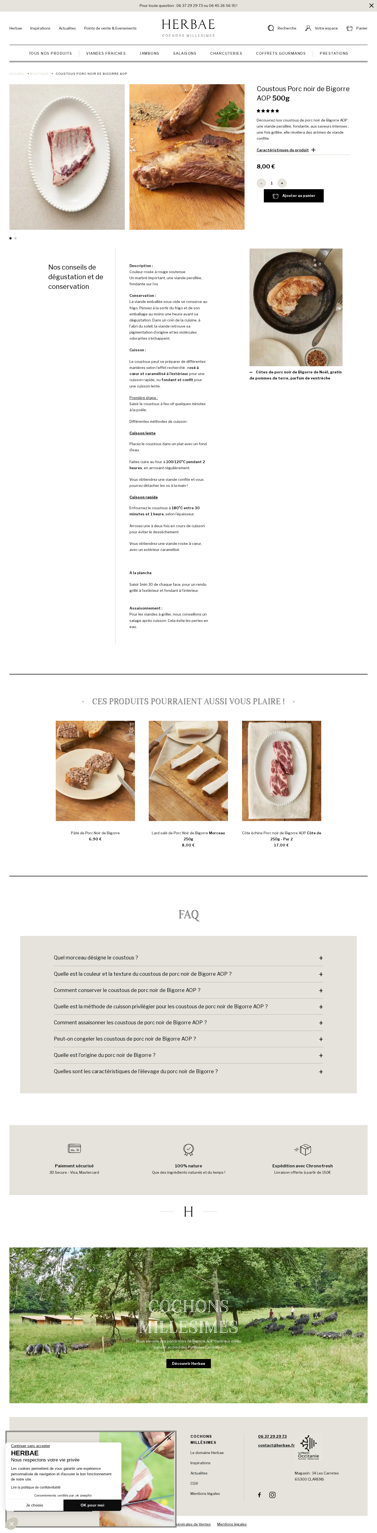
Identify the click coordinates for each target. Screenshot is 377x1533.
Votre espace (326, 28)
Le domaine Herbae (207, 1452)
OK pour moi (92, 1505)
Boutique (39, 74)
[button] (268, 111)
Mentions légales (205, 1493)
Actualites (67, 28)
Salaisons (185, 53)
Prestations (334, 53)
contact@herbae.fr (276, 1445)
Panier (362, 28)
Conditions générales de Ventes (183, 1524)
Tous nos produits (50, 53)
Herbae (15, 28)
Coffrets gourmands (281, 53)
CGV (194, 1483)
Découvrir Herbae (188, 1363)
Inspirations (40, 28)
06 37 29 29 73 (272, 1436)
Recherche (287, 28)
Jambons (150, 53)
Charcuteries (226, 53)
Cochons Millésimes (203, 1439)
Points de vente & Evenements (110, 28)
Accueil (17, 74)
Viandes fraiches (106, 53)
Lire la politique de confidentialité (36, 1487)
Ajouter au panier (298, 195)
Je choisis (34, 1505)
